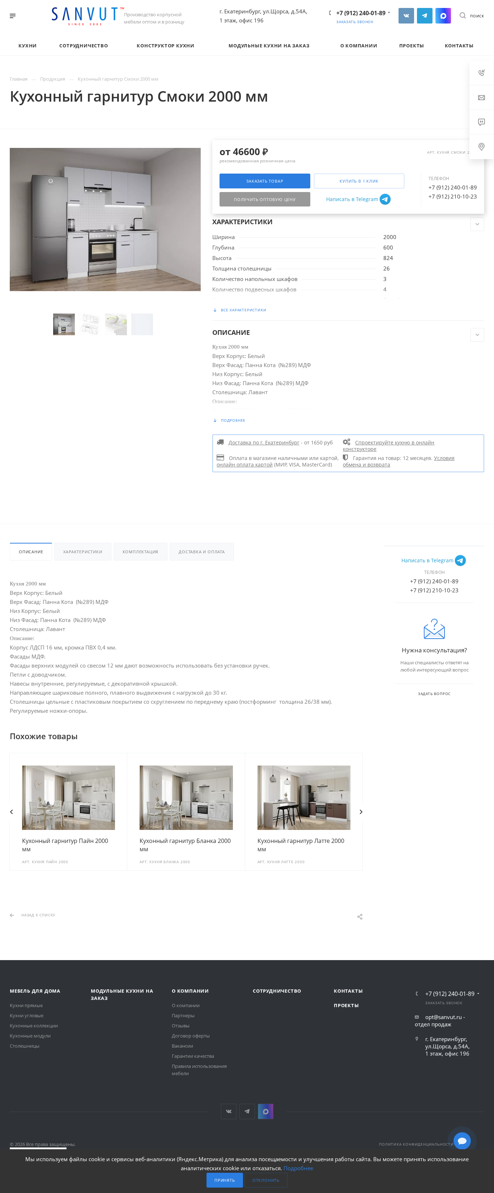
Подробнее (298, 1168)
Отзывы (180, 1025)
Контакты (348, 991)
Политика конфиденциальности (416, 1144)
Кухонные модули (30, 1035)
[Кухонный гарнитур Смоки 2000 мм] (105, 219)
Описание (31, 551)
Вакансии (182, 1046)
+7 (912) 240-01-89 (361, 13)
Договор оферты (191, 1035)
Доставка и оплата (202, 551)
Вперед (361, 812)
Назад (12, 812)
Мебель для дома (35, 991)
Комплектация (141, 551)
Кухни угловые (26, 1015)
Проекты (346, 1005)
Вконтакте (406, 16)
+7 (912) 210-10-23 (453, 196)
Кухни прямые (26, 1005)
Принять (224, 1180)
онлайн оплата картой (245, 464)
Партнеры (183, 1015)
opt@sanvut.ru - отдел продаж (440, 1020)
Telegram (425, 16)
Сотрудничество (277, 991)
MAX (443, 16)
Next (168, 324)
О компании (190, 991)
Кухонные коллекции (34, 1025)
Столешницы (24, 1046)
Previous (42, 324)
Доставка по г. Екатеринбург (264, 442)
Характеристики (82, 551)
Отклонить (266, 1180)
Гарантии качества (193, 1056)
